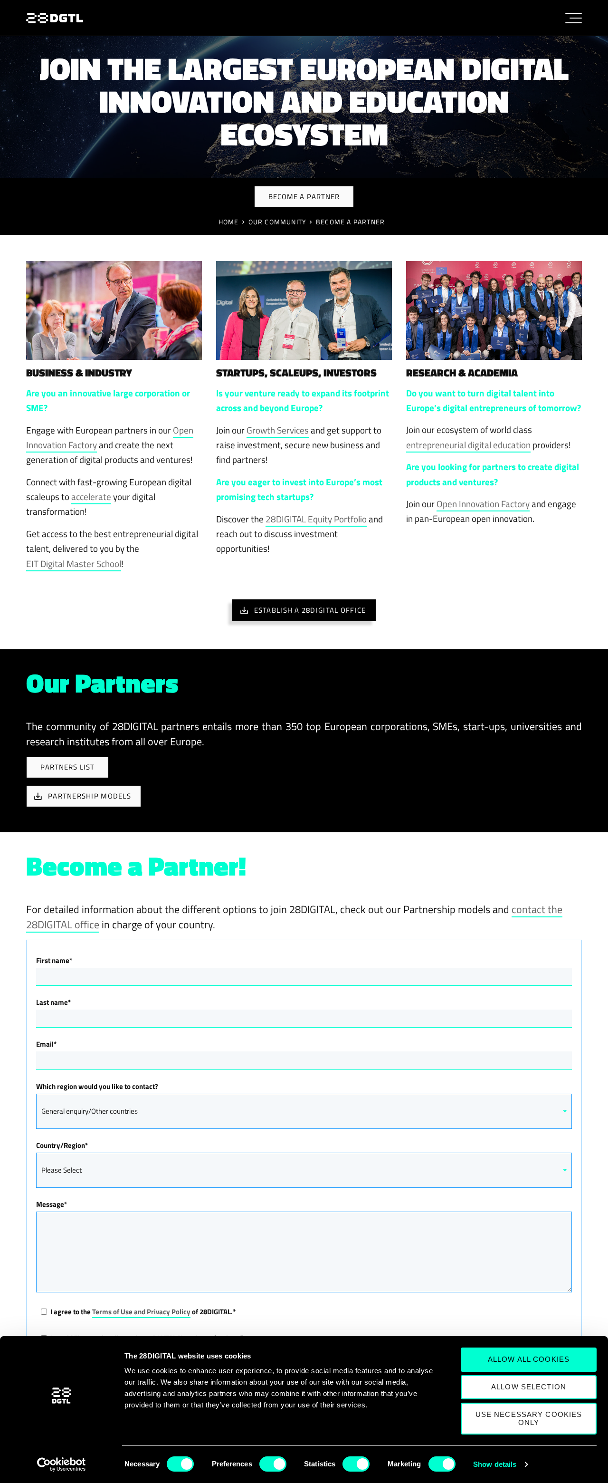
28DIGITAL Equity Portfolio (316, 519)
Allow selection (528, 1387)
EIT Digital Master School (73, 563)
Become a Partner (350, 222)
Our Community (277, 222)
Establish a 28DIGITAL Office (310, 610)
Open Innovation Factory (483, 503)
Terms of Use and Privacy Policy (141, 1311)
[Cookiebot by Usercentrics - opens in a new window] (61, 1464)
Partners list (67, 766)
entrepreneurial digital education (468, 445)
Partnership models (89, 795)
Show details (494, 1464)
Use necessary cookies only (528, 1418)
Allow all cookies (529, 1359)
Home (228, 222)
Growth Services (278, 430)
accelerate (91, 496)
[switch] (272, 1464)
